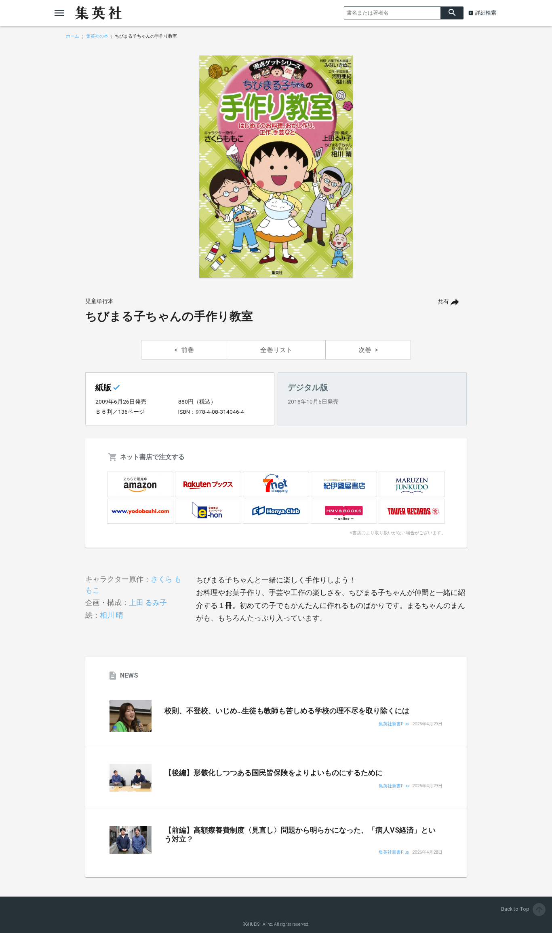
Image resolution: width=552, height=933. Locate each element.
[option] (276, 166)
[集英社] (98, 13)
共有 (443, 302)
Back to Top (522, 909)
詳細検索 (485, 13)
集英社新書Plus (394, 724)
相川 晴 (111, 615)
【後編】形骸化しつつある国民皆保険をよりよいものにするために (273, 773)
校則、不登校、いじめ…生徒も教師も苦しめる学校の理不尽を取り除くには (286, 711)
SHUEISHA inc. (259, 924)
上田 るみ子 (148, 602)
